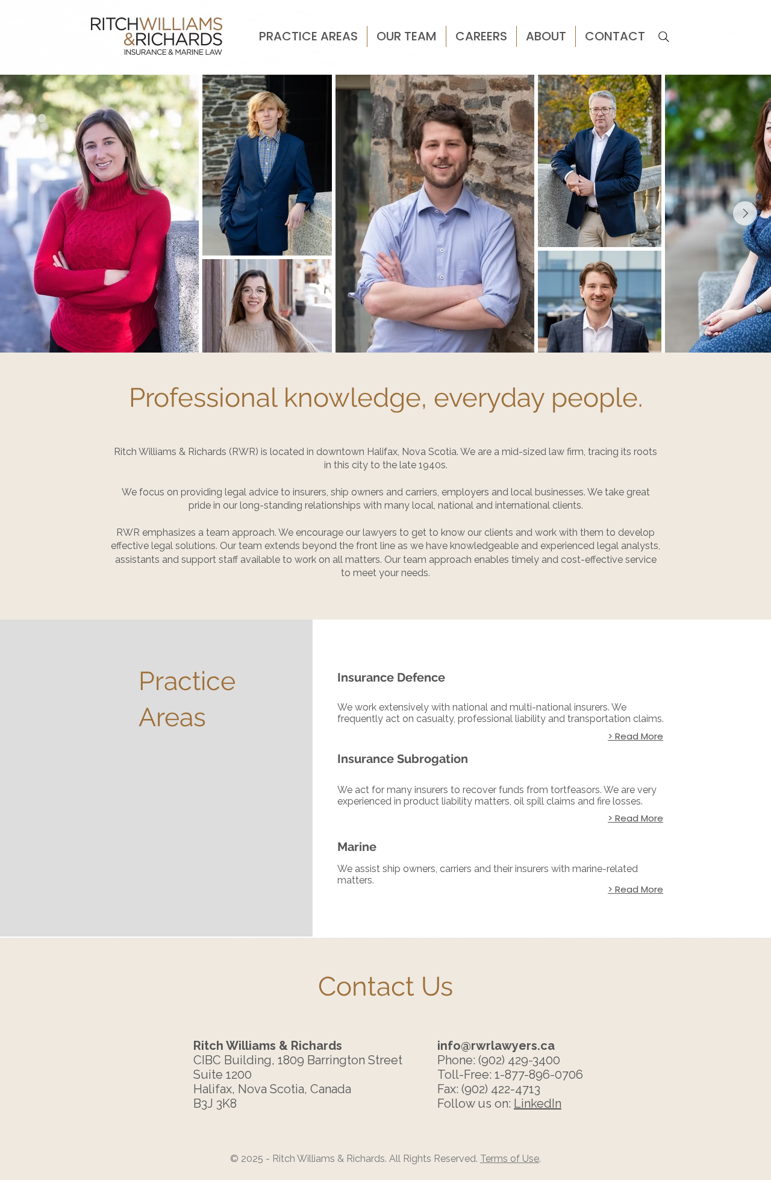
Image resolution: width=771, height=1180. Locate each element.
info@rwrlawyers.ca (496, 1045)
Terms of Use (509, 1158)
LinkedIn (537, 1103)
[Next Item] (745, 213)
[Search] (663, 36)
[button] (308, 36)
